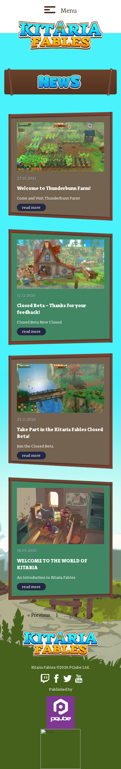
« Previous (38, 615)
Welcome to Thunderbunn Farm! (54, 188)
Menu (68, 10)
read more (31, 207)
